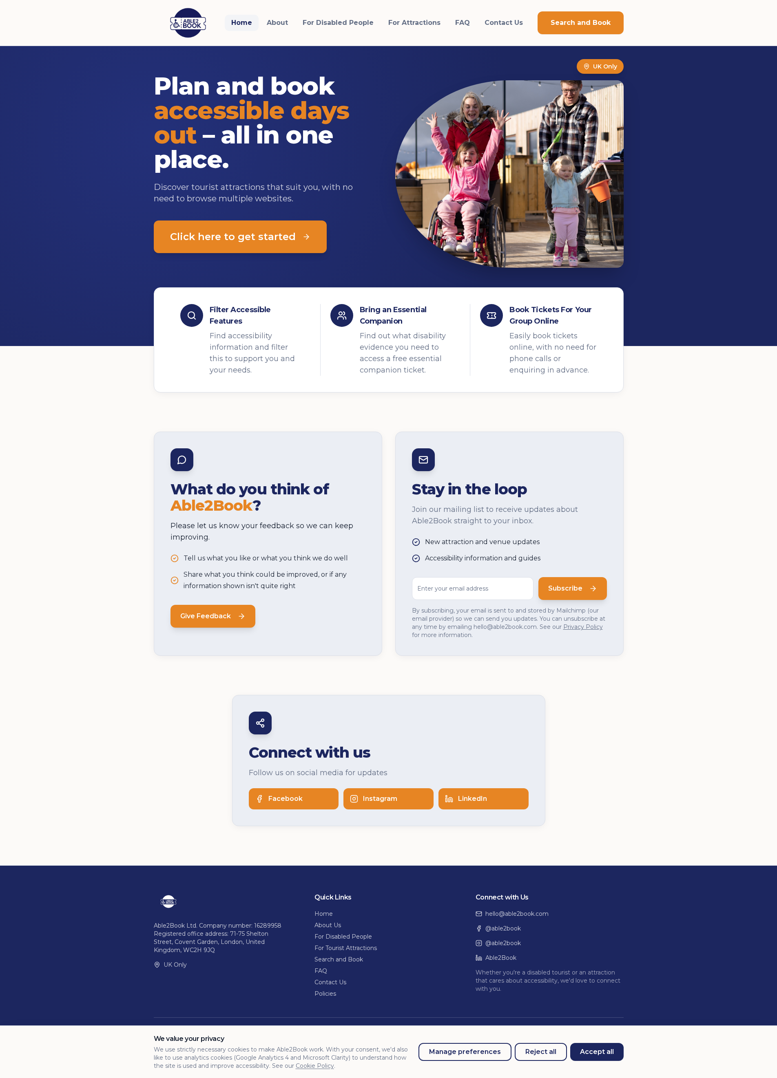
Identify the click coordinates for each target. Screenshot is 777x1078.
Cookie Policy (315, 1065)
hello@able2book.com (517, 913)
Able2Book (500, 957)
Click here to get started (233, 236)
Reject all (540, 1052)
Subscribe (565, 588)
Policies (325, 993)
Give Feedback (205, 616)
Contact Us (504, 22)
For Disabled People (338, 22)
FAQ (462, 22)
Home (241, 22)
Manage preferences (465, 1052)
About (277, 22)
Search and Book (581, 22)
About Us (327, 925)
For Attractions (414, 22)
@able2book (503, 928)
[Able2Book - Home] (188, 23)
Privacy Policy (583, 626)
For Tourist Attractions (345, 948)
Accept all (597, 1052)
